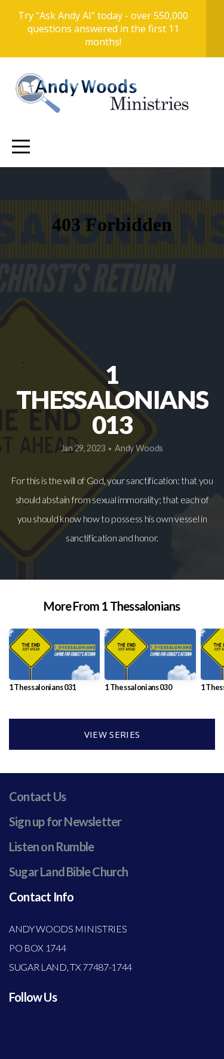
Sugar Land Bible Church (68, 871)
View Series (112, 734)
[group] (54, 665)
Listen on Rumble (51, 846)
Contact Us (37, 796)
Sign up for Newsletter (65, 821)
